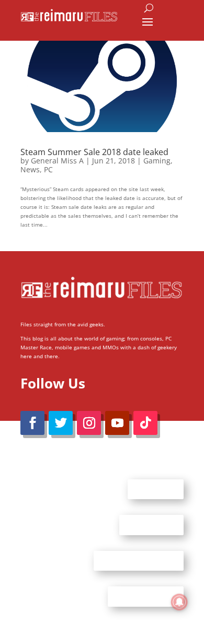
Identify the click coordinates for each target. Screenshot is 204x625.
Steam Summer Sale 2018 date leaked (94, 152)
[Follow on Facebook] (32, 423)
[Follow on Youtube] (117, 423)
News (30, 169)
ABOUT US (156, 489)
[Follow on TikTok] (145, 423)
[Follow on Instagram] (89, 423)
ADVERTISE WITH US (139, 560)
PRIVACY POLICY (146, 596)
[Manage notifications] (179, 602)
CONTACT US (151, 525)
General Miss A (57, 161)
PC (48, 169)
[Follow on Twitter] (61, 423)
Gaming (157, 161)
